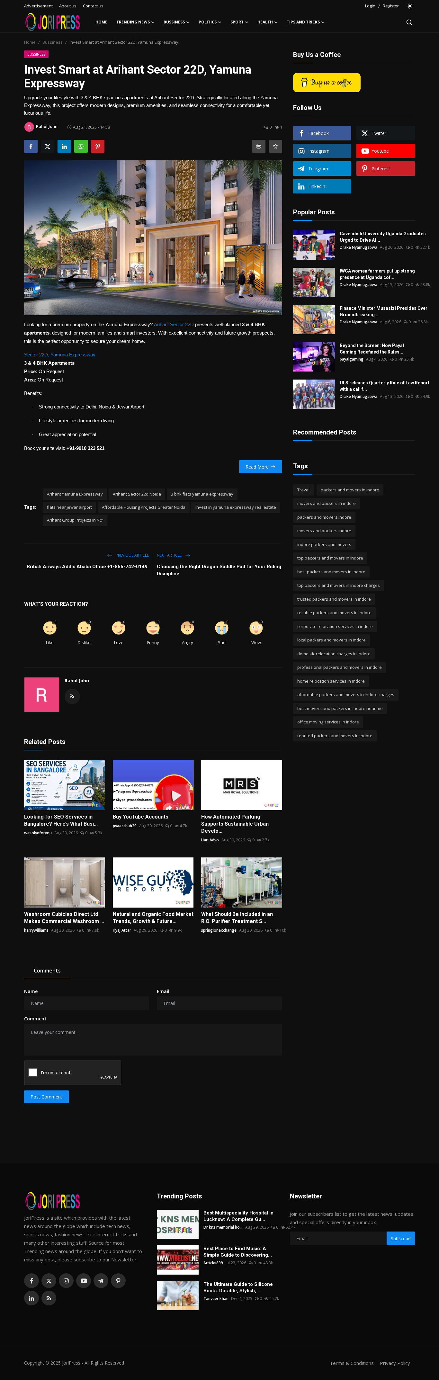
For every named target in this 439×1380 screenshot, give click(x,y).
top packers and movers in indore (330, 558)
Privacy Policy (395, 1363)
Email (163, 991)
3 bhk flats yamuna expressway (202, 494)
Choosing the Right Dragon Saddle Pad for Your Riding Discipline (219, 570)
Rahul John (77, 680)
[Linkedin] (31, 1298)
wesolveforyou (38, 833)
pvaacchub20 (125, 826)
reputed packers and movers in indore (334, 736)
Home (101, 22)
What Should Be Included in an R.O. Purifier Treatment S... (237, 917)
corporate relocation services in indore (335, 626)
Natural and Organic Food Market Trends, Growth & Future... (153, 917)
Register (391, 6)
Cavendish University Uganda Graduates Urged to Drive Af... (383, 237)
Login (370, 6)
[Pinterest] (118, 1280)
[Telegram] (101, 1280)
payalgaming (351, 359)
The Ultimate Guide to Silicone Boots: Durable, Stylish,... (238, 1287)
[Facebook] (31, 1280)
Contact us (93, 6)
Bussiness (52, 42)
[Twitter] (48, 1280)
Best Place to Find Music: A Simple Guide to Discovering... (237, 1252)
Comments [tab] (47, 970)
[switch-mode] (410, 6)
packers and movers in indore (350, 490)
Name (31, 991)
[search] (409, 22)
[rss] (48, 1298)
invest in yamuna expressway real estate (235, 507)
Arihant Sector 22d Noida (137, 494)
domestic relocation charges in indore (334, 654)
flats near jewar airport (69, 507)
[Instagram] (66, 1280)
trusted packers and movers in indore (334, 599)
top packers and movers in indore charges (338, 585)
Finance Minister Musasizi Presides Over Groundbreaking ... (383, 311)
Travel (303, 490)
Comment (35, 1019)
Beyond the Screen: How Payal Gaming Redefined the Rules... (372, 348)
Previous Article (132, 555)
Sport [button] (237, 22)
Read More (257, 467)
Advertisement (38, 6)
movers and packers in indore (326, 503)
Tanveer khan (215, 1298)
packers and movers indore (324, 517)
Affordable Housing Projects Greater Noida (143, 507)
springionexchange (219, 930)
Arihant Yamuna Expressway (75, 494)
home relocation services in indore (331, 681)
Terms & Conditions (352, 1363)
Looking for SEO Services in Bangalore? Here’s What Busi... (61, 820)
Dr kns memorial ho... (223, 1227)
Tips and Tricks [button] (303, 22)
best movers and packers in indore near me (340, 708)
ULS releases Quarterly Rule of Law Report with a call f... (384, 386)
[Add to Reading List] (275, 146)
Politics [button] (208, 22)
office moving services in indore (328, 722)
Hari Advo (210, 840)
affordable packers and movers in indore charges (345, 695)
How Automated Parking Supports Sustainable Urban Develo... (235, 824)
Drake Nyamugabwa (358, 247)
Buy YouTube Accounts (140, 817)
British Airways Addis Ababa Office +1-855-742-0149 (88, 566)
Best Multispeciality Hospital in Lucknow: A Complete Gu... (238, 1216)
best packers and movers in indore (331, 572)
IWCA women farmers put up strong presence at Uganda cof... (377, 274)
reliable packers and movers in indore (334, 613)
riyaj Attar (122, 930)
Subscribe (401, 1238)
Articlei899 (213, 1263)
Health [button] (265, 22)
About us (67, 6)
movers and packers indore (324, 531)
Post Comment (46, 1097)
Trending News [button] (133, 22)
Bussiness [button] (174, 22)
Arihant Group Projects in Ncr (75, 520)
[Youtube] (83, 1280)
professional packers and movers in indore (339, 667)
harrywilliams (36, 930)
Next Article (170, 555)
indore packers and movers (324, 544)
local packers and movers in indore (331, 640)
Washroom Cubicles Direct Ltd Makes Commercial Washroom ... (64, 917)
